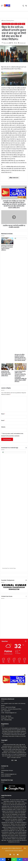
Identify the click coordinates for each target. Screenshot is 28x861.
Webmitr (21, 850)
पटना (16, 24)
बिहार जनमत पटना (14, 177)
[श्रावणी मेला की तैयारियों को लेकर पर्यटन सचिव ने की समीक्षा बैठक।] (7, 366)
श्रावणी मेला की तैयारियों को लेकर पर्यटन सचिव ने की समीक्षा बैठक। (6, 374)
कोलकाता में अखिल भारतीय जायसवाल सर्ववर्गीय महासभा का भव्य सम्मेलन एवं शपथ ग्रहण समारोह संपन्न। (20, 357)
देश (12, 24)
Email (3, 420)
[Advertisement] (15, 5)
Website (3, 427)
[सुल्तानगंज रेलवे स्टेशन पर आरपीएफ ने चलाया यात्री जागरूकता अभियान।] (7, 240)
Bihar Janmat (6, 43)
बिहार (20, 24)
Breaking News (10, 20)
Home (4, 20)
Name (3, 413)
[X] (14, 760)
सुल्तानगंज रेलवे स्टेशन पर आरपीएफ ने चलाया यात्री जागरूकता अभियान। (7, 248)
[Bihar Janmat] (7, 5)
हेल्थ (23, 24)
